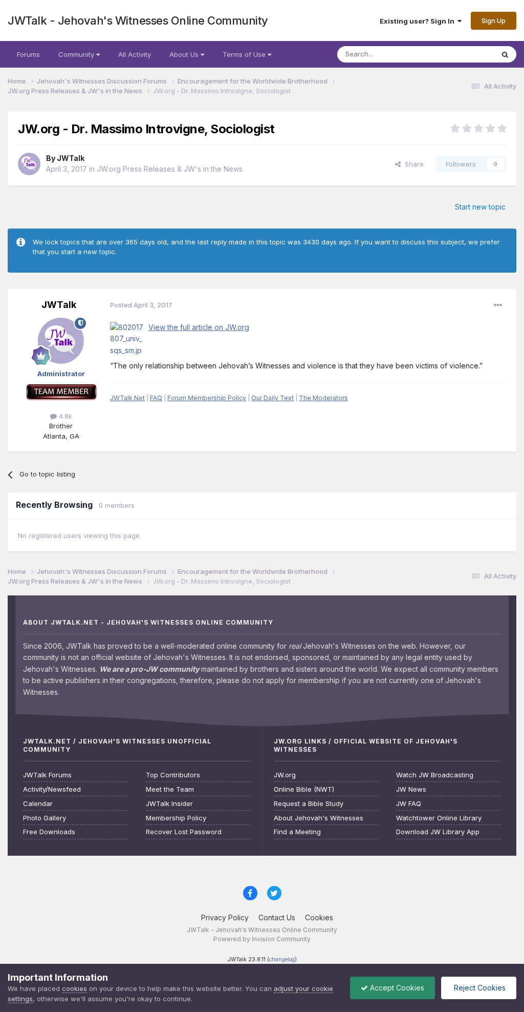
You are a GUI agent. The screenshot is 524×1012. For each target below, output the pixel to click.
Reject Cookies (479, 987)
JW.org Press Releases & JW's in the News (170, 168)
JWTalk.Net (127, 398)
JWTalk (70, 158)
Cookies (319, 917)
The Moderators (323, 398)
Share (412, 164)
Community (77, 54)
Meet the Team (170, 789)
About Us (185, 54)
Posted (141, 305)
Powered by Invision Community (262, 939)
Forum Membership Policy (206, 398)
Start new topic (480, 206)
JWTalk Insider (169, 804)
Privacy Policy (225, 917)
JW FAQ (408, 804)
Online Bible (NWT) (304, 789)
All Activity (134, 54)
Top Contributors (173, 775)
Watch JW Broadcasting (434, 775)
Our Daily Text (272, 398)
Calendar (38, 804)
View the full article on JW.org (198, 327)
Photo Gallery (44, 818)
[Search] (505, 54)
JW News (411, 789)
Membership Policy (176, 818)
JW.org (285, 775)
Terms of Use (245, 54)
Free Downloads (49, 832)
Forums (28, 54)
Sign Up (494, 20)
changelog (282, 959)
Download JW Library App (437, 832)
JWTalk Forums (47, 775)
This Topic (464, 54)
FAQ (156, 398)
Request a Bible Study (308, 804)
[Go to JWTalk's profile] (29, 164)
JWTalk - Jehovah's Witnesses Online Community (138, 20)
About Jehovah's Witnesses (318, 818)
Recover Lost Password (184, 832)
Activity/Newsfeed (52, 789)
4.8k (64, 416)
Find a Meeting (297, 832)
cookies (74, 988)
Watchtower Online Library (439, 818)
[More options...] (498, 305)
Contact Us (276, 917)
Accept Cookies (396, 987)
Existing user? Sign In (418, 21)
